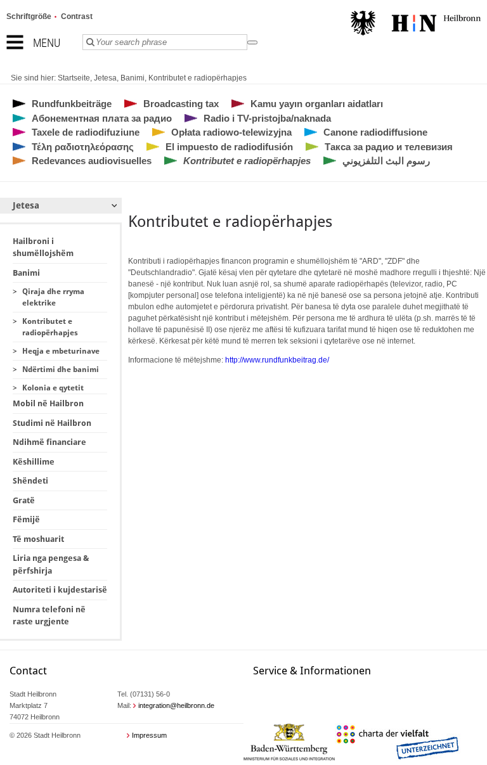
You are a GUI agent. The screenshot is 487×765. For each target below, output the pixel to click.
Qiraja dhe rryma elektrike (53, 297)
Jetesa (105, 78)
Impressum (149, 735)
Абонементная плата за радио (102, 118)
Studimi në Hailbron (52, 423)
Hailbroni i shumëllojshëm (43, 247)
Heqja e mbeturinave (61, 351)
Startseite (74, 78)
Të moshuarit (38, 539)
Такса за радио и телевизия (389, 146)
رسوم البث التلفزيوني (386, 160)
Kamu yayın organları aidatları (316, 103)
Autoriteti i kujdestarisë (60, 590)
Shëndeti (30, 480)
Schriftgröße (28, 16)
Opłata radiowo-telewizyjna (231, 132)
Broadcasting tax (181, 103)
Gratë (24, 500)
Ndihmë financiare (49, 442)
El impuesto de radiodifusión (229, 146)
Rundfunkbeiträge (72, 103)
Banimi (132, 78)
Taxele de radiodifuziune (86, 132)
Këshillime (34, 461)
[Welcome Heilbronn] (416, 25)
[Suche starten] (252, 42)
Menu (46, 42)
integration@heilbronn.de (176, 705)
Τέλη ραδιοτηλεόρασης (83, 146)
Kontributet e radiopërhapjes (197, 78)
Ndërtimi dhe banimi (60, 369)
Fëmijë (26, 519)
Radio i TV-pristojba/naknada (267, 118)
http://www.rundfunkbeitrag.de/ (277, 360)
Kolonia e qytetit (53, 387)
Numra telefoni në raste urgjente (49, 616)
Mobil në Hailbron (48, 403)
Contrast (77, 16)
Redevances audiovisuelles (92, 160)
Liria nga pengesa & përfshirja (51, 564)
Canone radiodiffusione (375, 132)
